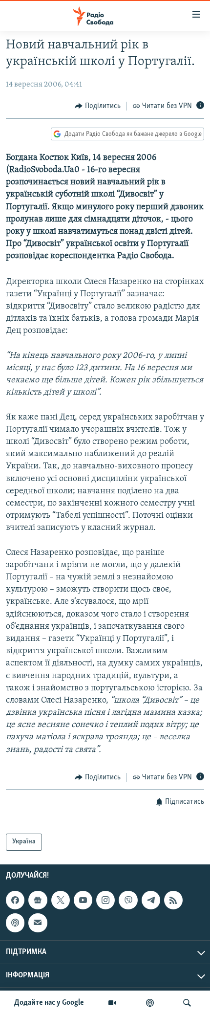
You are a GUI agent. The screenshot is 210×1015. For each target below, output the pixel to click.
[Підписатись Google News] (37, 900)
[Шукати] (187, 1003)
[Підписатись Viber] (128, 900)
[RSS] (173, 900)
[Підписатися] (37, 922)
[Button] (98, 106)
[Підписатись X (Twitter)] (60, 900)
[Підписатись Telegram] (151, 900)
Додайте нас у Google (49, 1003)
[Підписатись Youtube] (83, 900)
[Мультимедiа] (112, 1003)
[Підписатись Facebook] (15, 900)
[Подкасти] (150, 1003)
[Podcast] (15, 922)
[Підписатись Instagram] (105, 900)
